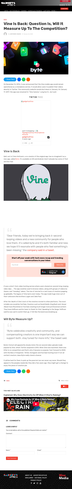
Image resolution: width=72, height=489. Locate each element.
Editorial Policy (41, 478)
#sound (25, 134)
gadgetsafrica (27, 137)
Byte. (18, 159)
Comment (9, 433)
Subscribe (65, 1)
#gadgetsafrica (28, 133)
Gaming (24, 11)
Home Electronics (35, 11)
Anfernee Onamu (15, 34)
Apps (6, 11)
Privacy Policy (36, 480)
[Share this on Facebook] (19, 79)
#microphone (39, 133)
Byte (63, 380)
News (5, 19)
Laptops (46, 11)
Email (39, 450)
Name (8, 450)
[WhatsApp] (24, 79)
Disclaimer (29, 478)
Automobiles (15, 11)
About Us (28, 475)
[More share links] (28, 79)
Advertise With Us (40, 475)
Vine (67, 380)
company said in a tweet (40, 250)
